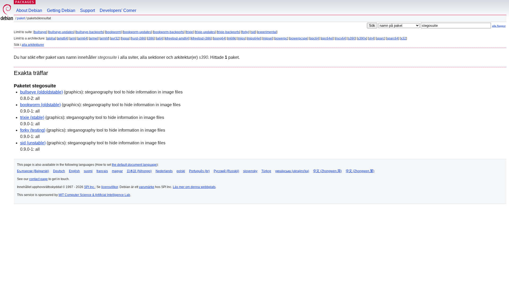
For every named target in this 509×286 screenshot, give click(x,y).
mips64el (254, 38)
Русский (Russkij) (226, 171)
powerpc (281, 38)
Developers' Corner (118, 10)
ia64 (159, 38)
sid (253, 32)
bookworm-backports (168, 32)
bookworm (113, 32)
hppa (125, 38)
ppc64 (314, 38)
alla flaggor (499, 25)
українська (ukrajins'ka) (292, 171)
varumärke (146, 187)
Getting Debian (61, 10)
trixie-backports (228, 32)
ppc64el (327, 38)
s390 (351, 38)
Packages (24, 2)
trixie (189, 32)
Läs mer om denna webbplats (194, 187)
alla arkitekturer (33, 45)
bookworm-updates (137, 32)
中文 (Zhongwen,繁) (360, 171)
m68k (232, 38)
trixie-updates (205, 32)
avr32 (115, 38)
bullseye (40, 32)
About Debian (29, 10)
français (102, 171)
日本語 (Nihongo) (139, 171)
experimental (267, 32)
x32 (403, 38)
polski (181, 171)
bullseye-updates (61, 32)
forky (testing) (32, 130)
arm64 (82, 38)
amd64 (63, 38)
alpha (51, 38)
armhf (104, 38)
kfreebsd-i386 (201, 38)
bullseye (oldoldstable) (41, 92)
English (74, 171)
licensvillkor (109, 187)
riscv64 (340, 38)
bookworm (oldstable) (40, 104)
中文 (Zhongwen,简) (327, 171)
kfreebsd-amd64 (177, 38)
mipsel (268, 38)
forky (245, 32)
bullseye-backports (89, 32)
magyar (117, 171)
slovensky (250, 171)
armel (94, 38)
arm (73, 38)
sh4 (371, 38)
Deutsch (59, 171)
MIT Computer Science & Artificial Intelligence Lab (94, 195)
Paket (21, 18)
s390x (362, 38)
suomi (88, 171)
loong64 (219, 38)
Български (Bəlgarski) (33, 171)
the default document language (134, 165)
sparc (380, 38)
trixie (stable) (32, 117)
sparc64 (392, 38)
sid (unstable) (33, 143)
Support (87, 10)
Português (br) (199, 171)
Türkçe (266, 171)
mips (241, 38)
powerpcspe (299, 38)
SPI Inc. (89, 187)
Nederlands (164, 171)
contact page (38, 179)
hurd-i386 (138, 38)
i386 (151, 38)
